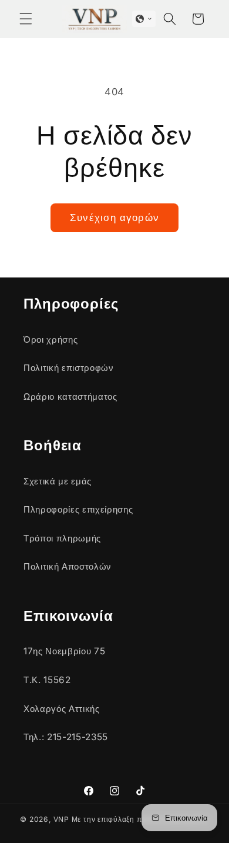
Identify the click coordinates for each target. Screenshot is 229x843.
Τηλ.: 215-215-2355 (65, 736)
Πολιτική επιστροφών (68, 367)
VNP (61, 819)
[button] (26, 19)
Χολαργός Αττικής (61, 708)
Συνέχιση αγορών (114, 217)
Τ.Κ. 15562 (47, 679)
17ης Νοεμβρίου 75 (64, 651)
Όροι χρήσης (50, 339)
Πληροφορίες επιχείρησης (78, 509)
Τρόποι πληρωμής (62, 538)
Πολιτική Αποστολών (67, 566)
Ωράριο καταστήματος (70, 396)
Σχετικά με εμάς (57, 481)
